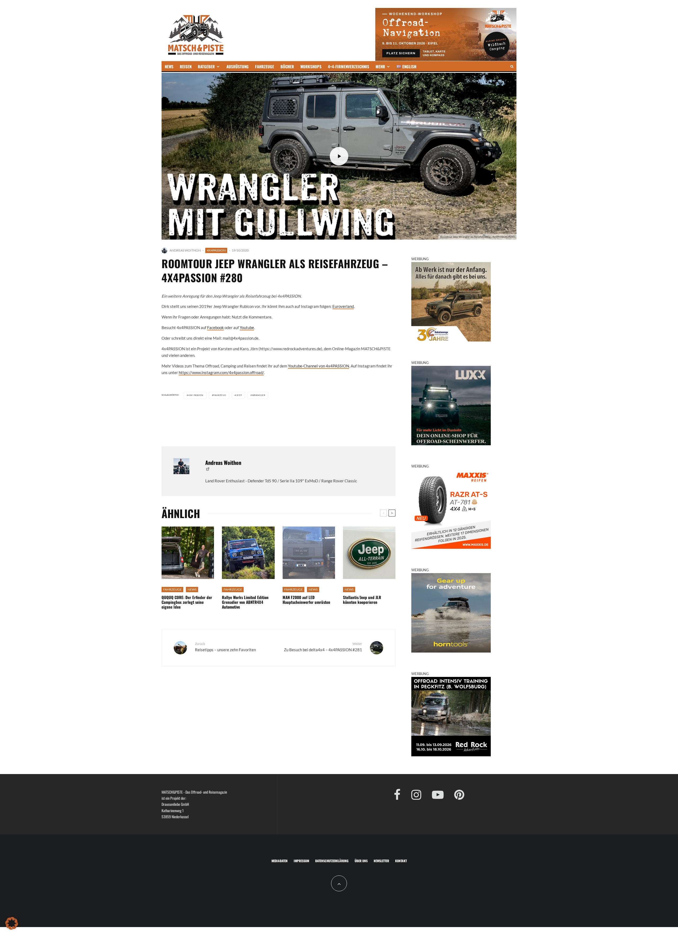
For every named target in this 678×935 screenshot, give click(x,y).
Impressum (301, 860)
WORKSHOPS (311, 66)
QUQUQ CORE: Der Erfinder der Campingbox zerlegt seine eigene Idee (187, 602)
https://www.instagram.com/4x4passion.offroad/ (221, 372)
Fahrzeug (219, 395)
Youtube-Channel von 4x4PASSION (318, 365)
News (192, 589)
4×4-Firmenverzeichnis (348, 66)
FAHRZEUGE (264, 66)
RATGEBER (206, 66)
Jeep (239, 395)
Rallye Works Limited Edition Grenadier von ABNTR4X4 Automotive (245, 602)
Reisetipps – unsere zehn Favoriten (225, 647)
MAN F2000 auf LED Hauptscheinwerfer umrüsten (306, 599)
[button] (11, 923)
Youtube (247, 327)
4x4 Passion (195, 395)
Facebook (215, 327)
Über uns (361, 860)
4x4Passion (216, 250)
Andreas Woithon (185, 250)
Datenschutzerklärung (332, 860)
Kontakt (401, 860)
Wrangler (258, 395)
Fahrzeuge (172, 589)
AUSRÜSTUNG (237, 66)
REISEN (185, 66)
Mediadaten (279, 860)
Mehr (380, 66)
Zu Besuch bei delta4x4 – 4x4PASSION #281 (323, 647)
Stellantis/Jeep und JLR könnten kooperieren (362, 599)
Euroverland (343, 306)
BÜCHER (287, 66)
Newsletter (381, 860)
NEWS (169, 66)
